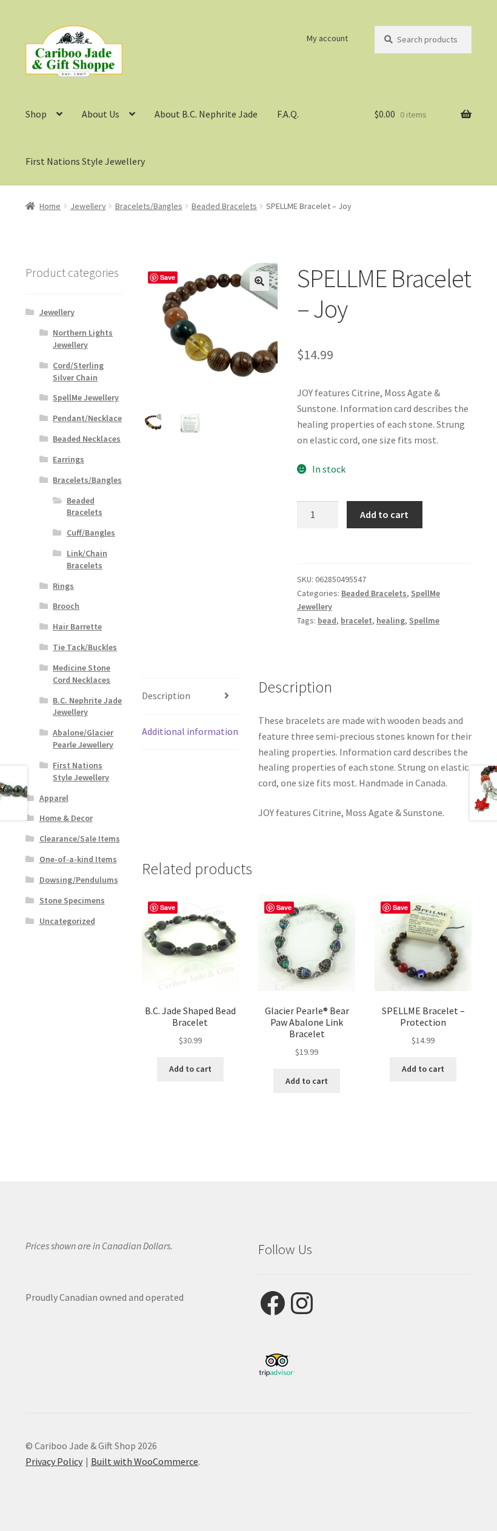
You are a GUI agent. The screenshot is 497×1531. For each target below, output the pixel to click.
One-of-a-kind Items (78, 859)
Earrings (68, 459)
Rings (63, 585)
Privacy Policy (53, 1461)
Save (167, 277)
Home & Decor (66, 817)
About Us (100, 114)
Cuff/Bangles (91, 532)
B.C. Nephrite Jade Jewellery (87, 706)
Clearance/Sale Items (79, 838)
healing (390, 620)
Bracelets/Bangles (148, 206)
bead (327, 620)
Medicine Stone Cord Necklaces (81, 673)
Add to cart (384, 514)
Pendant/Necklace (87, 418)
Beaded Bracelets (224, 206)
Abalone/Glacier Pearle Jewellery (83, 738)
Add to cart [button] (190, 1068)
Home (50, 206)
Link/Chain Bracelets (87, 559)
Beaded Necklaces (87, 438)
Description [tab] (166, 695)
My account (327, 38)
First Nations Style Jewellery (85, 161)
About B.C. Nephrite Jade (206, 114)
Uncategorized (67, 920)
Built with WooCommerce (144, 1461)
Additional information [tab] (190, 731)
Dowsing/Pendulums (78, 879)
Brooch (66, 605)
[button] (259, 281)
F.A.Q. (288, 114)
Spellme (424, 620)
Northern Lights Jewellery (83, 338)
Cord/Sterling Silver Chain (78, 371)
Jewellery (88, 206)
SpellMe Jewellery (86, 397)
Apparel (53, 797)
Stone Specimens (72, 900)
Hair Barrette (77, 626)
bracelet (356, 620)
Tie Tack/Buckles (85, 647)
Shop (36, 114)
